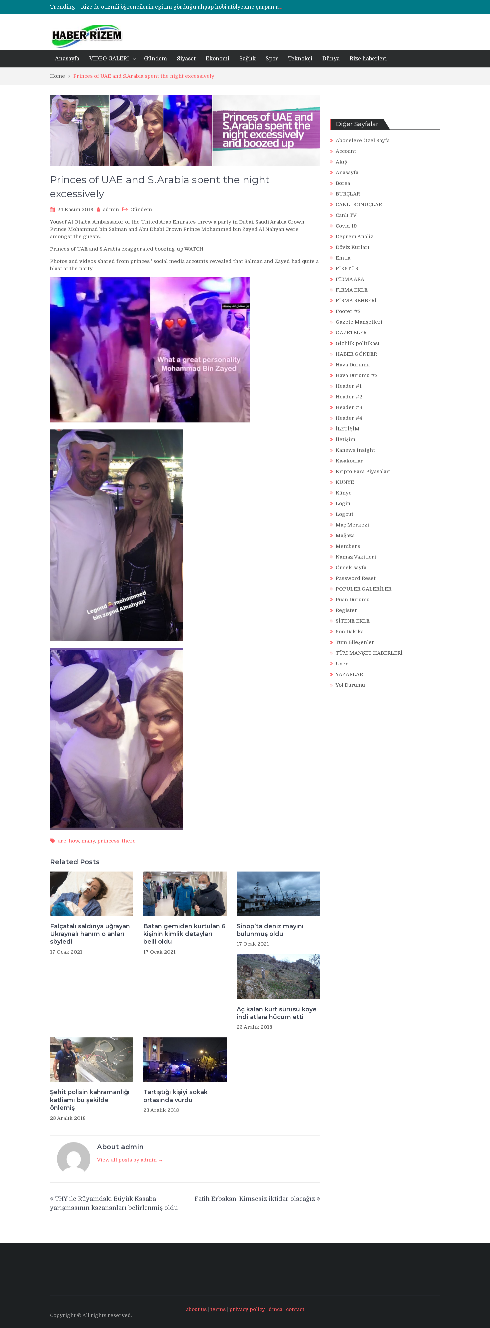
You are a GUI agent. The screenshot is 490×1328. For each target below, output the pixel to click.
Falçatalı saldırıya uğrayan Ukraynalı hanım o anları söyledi (90, 934)
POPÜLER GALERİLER (363, 589)
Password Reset (356, 578)
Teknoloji (300, 59)
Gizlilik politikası (357, 343)
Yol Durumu (350, 685)
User (342, 664)
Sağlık (247, 59)
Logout (344, 514)
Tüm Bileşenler (355, 642)
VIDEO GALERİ (109, 59)
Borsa (343, 183)
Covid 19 (346, 226)
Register (346, 610)
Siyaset (186, 59)
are (62, 841)
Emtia (343, 258)
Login (343, 504)
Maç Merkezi (352, 525)
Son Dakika (350, 632)
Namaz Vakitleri (356, 557)
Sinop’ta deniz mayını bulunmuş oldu (270, 930)
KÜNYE (345, 482)
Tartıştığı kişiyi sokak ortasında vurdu (175, 1095)
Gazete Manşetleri (359, 322)
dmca (275, 1309)
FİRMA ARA (350, 279)
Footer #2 (348, 311)
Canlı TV (346, 215)
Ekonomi (217, 59)
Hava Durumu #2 (357, 375)
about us (196, 1309)
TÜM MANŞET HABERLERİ (369, 653)
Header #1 (349, 386)
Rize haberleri (368, 59)
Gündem (155, 59)
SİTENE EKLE (353, 621)
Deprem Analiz (354, 237)
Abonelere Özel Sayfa (363, 140)
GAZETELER (351, 333)
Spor (272, 59)
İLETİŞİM (348, 429)
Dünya (331, 59)
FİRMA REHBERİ (356, 301)
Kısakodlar (349, 461)
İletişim (345, 439)
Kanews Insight (355, 450)
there (129, 841)
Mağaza (345, 536)
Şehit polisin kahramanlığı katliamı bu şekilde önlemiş (90, 1099)
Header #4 (349, 418)
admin (111, 210)
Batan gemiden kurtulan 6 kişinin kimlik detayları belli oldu (184, 934)
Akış (341, 162)
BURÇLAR (348, 194)
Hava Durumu (353, 365)
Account (346, 151)
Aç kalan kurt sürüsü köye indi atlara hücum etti (277, 1013)
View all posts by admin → (130, 1160)
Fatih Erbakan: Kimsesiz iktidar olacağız (254, 1199)
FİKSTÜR (347, 269)
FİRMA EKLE (352, 290)
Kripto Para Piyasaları (363, 471)
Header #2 (349, 397)
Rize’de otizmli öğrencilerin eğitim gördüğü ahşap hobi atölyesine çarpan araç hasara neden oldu (209, 7)
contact (295, 1309)
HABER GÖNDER (356, 354)
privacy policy (247, 1309)
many (88, 841)
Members (348, 546)
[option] (182, 7)
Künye (344, 493)
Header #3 (349, 407)
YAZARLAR (349, 674)
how (74, 841)
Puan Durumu (353, 600)
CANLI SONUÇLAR (359, 205)
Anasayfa (67, 59)
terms (218, 1309)
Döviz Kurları (352, 247)
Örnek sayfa (351, 568)
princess (108, 841)
